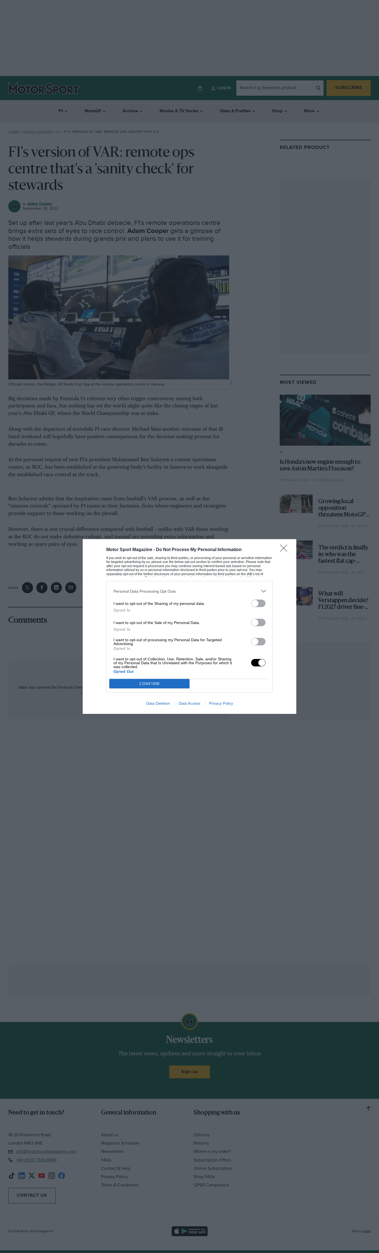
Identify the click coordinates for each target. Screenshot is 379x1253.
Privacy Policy (221, 703)
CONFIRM (149, 684)
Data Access (189, 703)
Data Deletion (158, 703)
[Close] (285, 550)
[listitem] (189, 591)
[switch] (258, 603)
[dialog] (189, 626)
